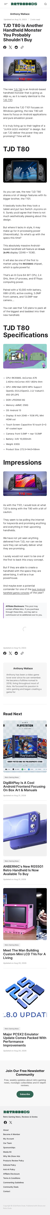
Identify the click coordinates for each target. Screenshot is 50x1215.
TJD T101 (7, 99)
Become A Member (11, 1134)
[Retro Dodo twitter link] (10, 1122)
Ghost (40, 1206)
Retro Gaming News (12, 777)
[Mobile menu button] (6, 4)
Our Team (7, 1143)
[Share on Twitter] (10, 47)
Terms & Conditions (11, 1178)
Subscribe (25, 1094)
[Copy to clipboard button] (21, 47)
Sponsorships (9, 1147)
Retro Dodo (7, 1208)
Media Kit (7, 1152)
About (6, 1130)
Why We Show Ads (11, 1156)
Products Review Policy (13, 1160)
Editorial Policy (9, 1165)
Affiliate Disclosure (11, 1174)
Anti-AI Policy (9, 1169)
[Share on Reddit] (16, 47)
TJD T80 (18, 89)
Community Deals (11, 1187)
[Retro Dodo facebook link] (5, 1122)
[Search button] (45, 4)
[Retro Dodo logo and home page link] (24, 4)
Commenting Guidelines (13, 1182)
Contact (6, 1191)
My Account (8, 1139)
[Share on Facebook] (5, 47)
